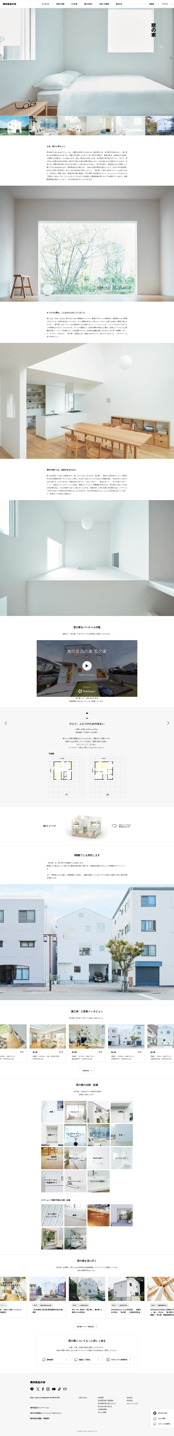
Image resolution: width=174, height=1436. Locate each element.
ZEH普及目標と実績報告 (105, 1400)
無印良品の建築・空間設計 (40, 1418)
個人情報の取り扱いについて (107, 1403)
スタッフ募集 (102, 1412)
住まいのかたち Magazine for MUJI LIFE (45, 1397)
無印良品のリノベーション (40, 1408)
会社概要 (101, 1397)
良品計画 (130, 1400)
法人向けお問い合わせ (105, 1406)
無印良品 (130, 1397)
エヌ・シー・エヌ (132, 1403)
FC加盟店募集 (102, 1409)
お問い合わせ (83, 1397)
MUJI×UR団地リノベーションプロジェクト (46, 1413)
